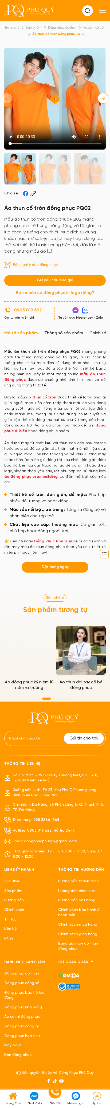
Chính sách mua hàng (77, 925)
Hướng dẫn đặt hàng (76, 900)
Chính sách (14, 910)
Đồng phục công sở (22, 983)
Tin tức (10, 920)
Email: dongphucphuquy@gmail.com (45, 841)
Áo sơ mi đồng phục (22, 1017)
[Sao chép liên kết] (33, 193)
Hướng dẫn (14, 900)
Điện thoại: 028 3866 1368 (36, 820)
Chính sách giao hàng (77, 934)
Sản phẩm (34, 27)
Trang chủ (12, 27)
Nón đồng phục (18, 1055)
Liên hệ (10, 929)
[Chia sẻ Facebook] (25, 193)
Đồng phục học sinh (22, 1036)
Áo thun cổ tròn (94, 27)
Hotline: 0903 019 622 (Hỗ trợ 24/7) (44, 831)
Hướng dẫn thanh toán (78, 881)
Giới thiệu (13, 881)
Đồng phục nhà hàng (23, 1007)
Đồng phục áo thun (62, 27)
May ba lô (13, 1045)
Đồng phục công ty (21, 1026)
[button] (103, 98)
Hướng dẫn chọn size (77, 891)
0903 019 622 (28, 310)
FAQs (9, 939)
